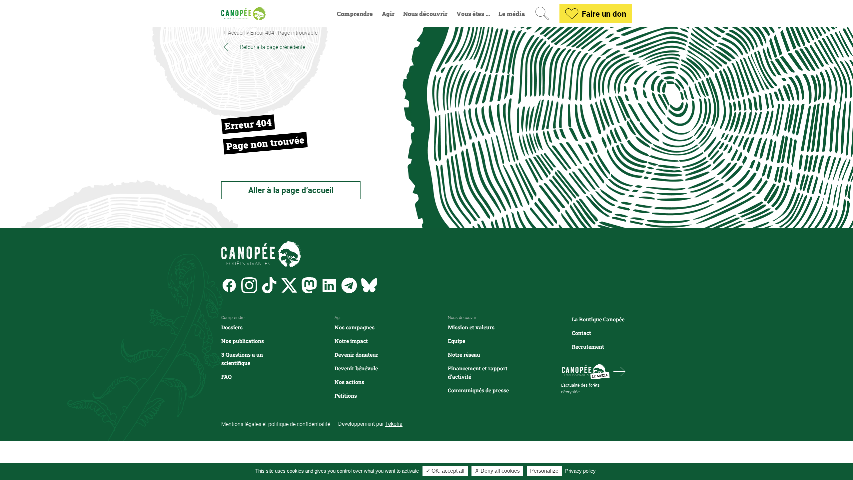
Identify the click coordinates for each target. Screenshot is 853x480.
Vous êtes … (473, 14)
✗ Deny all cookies (497, 471)
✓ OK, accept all (445, 471)
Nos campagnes (355, 327)
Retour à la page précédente (272, 46)
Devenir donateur (356, 354)
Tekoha (394, 423)
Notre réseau (464, 354)
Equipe (456, 340)
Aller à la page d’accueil (291, 190)
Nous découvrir (425, 14)
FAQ (226, 376)
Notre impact (351, 340)
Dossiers (232, 327)
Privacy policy (580, 471)
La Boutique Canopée (598, 319)
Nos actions (349, 381)
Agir (388, 14)
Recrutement (588, 346)
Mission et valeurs (471, 327)
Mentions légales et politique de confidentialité (275, 423)
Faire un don (604, 13)
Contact (581, 332)
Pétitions (346, 395)
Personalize (544, 471)
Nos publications (242, 340)
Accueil (236, 32)
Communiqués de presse (478, 390)
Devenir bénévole (356, 368)
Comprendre (355, 14)
